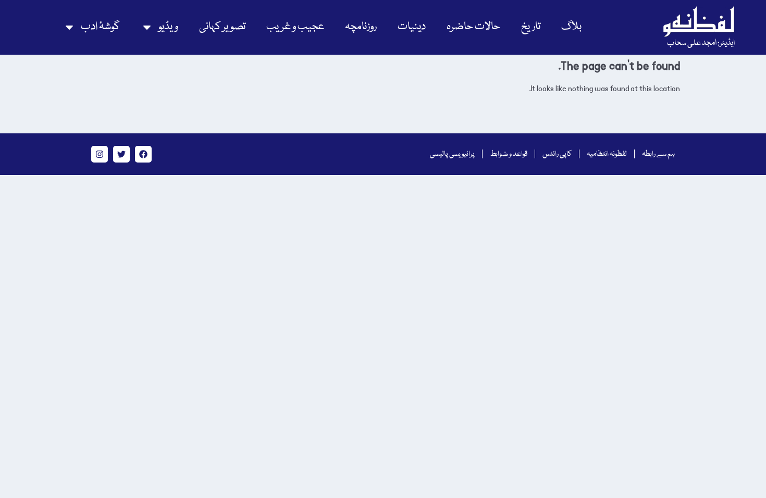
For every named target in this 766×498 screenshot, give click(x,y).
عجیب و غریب (295, 26)
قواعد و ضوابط (508, 154)
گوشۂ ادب (100, 26)
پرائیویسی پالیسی (452, 154)
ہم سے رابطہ (658, 154)
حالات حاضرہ (473, 26)
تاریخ (530, 26)
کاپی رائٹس (557, 154)
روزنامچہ (361, 26)
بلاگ (571, 26)
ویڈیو (168, 26)
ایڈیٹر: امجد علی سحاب (701, 43)
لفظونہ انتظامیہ (607, 154)
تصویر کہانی (222, 26)
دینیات (412, 26)
